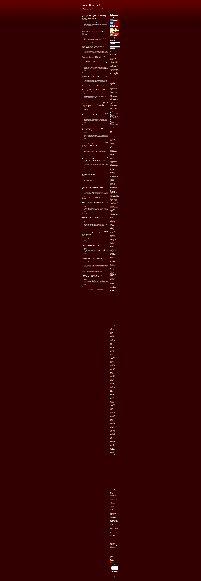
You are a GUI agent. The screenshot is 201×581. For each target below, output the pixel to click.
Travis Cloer (111, 286)
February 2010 (112, 411)
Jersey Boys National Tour (97, 85)
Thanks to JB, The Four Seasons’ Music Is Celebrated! (114, 58)
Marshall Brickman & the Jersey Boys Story (94, 76)
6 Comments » (84, 42)
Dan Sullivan (111, 155)
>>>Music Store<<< (113, 105)
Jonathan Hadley (112, 225)
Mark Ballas (111, 232)
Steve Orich (111, 268)
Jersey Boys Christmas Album (114, 196)
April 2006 (111, 447)
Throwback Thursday (112, 282)
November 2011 (112, 395)
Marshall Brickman (95, 57)
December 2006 (112, 441)
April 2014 (111, 372)
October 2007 (111, 433)
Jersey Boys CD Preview (113, 89)
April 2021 (111, 328)
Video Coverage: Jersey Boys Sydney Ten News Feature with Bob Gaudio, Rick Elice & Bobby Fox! (95, 105)
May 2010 (111, 409)
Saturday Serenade (112, 265)
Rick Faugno (111, 257)
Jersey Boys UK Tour (112, 213)
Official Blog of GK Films (113, 547)
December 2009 (112, 413)
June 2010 (111, 408)
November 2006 (112, 442)
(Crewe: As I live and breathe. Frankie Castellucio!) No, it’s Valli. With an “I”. (114, 124)
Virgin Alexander (112, 290)
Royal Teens (111, 260)
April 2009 (111, 419)
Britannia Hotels (116, 573)
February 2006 (112, 449)
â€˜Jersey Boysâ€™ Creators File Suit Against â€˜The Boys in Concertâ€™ (95, 144)
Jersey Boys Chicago (112, 194)
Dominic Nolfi (99, 56)
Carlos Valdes (111, 148)
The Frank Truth (112, 524)
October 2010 (111, 405)
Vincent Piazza (112, 289)
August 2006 (111, 444)
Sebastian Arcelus (112, 191)
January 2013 (111, 384)
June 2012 (111, 389)
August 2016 (111, 350)
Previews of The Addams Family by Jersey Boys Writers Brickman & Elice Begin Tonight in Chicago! (95, 260)
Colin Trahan (111, 153)
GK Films (111, 546)
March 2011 (111, 401)
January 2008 (111, 431)
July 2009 (111, 417)
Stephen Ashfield (112, 535)
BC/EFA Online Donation (113, 513)
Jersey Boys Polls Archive (113, 88)
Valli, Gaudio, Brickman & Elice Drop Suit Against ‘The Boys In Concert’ (94, 90)
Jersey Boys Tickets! (113, 78)
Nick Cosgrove (112, 245)
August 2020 (111, 331)
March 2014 (111, 373)
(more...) (85, 26)
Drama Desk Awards (112, 160)
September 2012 (112, 387)
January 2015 (111, 365)
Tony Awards (111, 518)
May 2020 (111, 333)
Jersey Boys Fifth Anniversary (95, 42)
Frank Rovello (111, 168)
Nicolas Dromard (112, 246)
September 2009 (112, 415)
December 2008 (112, 422)
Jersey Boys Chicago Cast (113, 195)
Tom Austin (111, 283)
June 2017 (111, 342)
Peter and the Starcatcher (113, 250)
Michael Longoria (112, 190)
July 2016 (111, 351)
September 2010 (112, 406)
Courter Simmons (112, 154)
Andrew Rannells (112, 139)
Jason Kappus (112, 175)
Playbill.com (111, 512)
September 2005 (112, 452)
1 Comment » (84, 170)
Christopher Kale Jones (113, 151)
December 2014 (112, 366)
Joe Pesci (111, 218)
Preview (111, 44)
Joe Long (111, 217)
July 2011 (111, 398)
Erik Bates (111, 502)
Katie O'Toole (111, 229)
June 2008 (111, 427)
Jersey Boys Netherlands (113, 203)
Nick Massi (111, 279)
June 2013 (111, 380)
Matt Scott (111, 234)
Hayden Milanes (112, 172)
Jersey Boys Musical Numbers (114, 87)
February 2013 (112, 383)
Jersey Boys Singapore (113, 211)
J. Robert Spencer (112, 188)
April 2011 (111, 400)
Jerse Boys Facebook (113, 495)
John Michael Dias (112, 221)
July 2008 (111, 426)
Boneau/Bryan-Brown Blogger (114, 494)
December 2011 (112, 394)
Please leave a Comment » (85, 56)
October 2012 (111, 386)
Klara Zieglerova (112, 506)
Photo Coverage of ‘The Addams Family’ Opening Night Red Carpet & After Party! (93, 159)
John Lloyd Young (112, 505)
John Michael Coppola (113, 220)
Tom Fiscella (111, 284)
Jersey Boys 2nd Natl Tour (113, 192)
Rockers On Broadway (113, 516)
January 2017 (111, 346)
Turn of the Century (112, 287)
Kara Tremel (111, 227)
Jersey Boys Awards (112, 83)
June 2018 (111, 337)
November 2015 (112, 357)
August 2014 (111, 369)
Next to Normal (112, 243)
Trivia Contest (111, 91)
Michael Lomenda (112, 239)
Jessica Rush (111, 216)
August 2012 (111, 388)
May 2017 (111, 343)
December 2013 (112, 375)
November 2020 (112, 329)
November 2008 (112, 423)
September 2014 (112, 368)
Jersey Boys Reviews (113, 82)
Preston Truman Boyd (112, 253)
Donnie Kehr (111, 158)
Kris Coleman (112, 507)
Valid (111, 556)
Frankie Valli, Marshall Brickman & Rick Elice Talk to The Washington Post (93, 276)
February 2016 (112, 355)
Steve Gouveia (112, 267)
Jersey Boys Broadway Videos (114, 96)
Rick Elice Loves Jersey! (89, 174)
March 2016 (111, 354)
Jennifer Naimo (112, 86)
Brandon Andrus (112, 144)
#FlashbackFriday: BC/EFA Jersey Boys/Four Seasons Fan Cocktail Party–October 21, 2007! (114, 68)
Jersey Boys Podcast (112, 205)
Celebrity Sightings (112, 149)
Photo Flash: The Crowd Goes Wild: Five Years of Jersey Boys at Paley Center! (93, 46)
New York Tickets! (113, 54)
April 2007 (111, 438)
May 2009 (111, 418)
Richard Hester (112, 256)
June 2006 (111, 446)
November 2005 (112, 451)
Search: (111, 14)
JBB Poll (111, 178)
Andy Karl (111, 140)
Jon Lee (111, 224)
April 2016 (111, 353)
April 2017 (111, 344)
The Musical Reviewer (113, 517)
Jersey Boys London (112, 200)
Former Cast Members (113, 166)
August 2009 (111, 416)
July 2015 (111, 360)
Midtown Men (111, 240)
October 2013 (111, 377)
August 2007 (111, 435)
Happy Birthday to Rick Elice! (90, 245)
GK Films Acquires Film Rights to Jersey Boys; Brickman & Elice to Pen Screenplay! (94, 62)
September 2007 (112, 434)
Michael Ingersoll (112, 238)
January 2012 (111, 393)
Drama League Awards (113, 161)
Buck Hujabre (111, 146)
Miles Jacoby (111, 242)
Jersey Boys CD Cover (113, 84)
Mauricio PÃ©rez (112, 236)
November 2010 (112, 404)
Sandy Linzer (111, 263)
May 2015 (111, 362)
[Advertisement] (114, 307)
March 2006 (111, 448)
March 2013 (111, 382)
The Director (111, 272)
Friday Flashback (112, 169)
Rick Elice (100, 42)
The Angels (111, 269)
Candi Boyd (111, 147)
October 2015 (111, 358)
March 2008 (111, 429)
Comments (112, 555)
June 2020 (111, 332)
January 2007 (111, 440)
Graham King (111, 171)
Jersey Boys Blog (91, 4)
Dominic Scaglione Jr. (103, 56)
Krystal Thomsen (112, 231)
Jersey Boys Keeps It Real (89, 114)
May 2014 (111, 371)
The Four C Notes (112, 275)
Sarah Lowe (111, 264)
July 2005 (111, 453)
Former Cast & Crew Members (114, 165)
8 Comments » (84, 254)
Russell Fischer (112, 261)
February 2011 (112, 402)
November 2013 (112, 376)
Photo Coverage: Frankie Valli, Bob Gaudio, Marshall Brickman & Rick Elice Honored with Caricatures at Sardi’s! (94, 17)
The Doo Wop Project (112, 274)
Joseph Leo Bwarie (112, 542)
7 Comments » (84, 154)
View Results (111, 132)
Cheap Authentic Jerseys (113, 66)
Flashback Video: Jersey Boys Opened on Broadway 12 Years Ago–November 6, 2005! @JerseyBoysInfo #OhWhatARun (114, 74)
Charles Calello (112, 150)
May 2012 (111, 390)
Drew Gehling (111, 162)
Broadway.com (112, 514)
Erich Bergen (111, 164)
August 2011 (111, 397)
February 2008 (112, 430)
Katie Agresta (111, 228)
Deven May (111, 157)
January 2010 (111, 412)
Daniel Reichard (93, 170)
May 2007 (111, 437)
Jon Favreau (111, 223)
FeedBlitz (117, 44)
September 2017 (112, 340)
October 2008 (111, 424)
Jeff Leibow (111, 179)
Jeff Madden (111, 180)
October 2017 (111, 339)
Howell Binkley (112, 173)
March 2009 (111, 420)
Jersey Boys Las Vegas (113, 199)
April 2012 (111, 391)
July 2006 (111, 445)
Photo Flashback (112, 252)
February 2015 (112, 364)
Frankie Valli (83, 57)
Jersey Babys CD (112, 182)
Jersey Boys (99, 154)
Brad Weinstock (112, 143)
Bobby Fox (111, 142)
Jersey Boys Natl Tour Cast (113, 92)
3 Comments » (84, 271)
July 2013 (111, 379)
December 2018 (112, 336)
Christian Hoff (112, 184)
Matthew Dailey (112, 235)
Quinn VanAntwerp (112, 254)
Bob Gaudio (95, 56)
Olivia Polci (111, 247)
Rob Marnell (111, 258)
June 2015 (111, 361)
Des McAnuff (111, 273)
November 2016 (112, 348)
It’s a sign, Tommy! (113, 126)
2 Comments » (84, 241)
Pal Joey (111, 249)
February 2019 (112, 335)
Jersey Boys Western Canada (114, 214)
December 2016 (112, 347)
